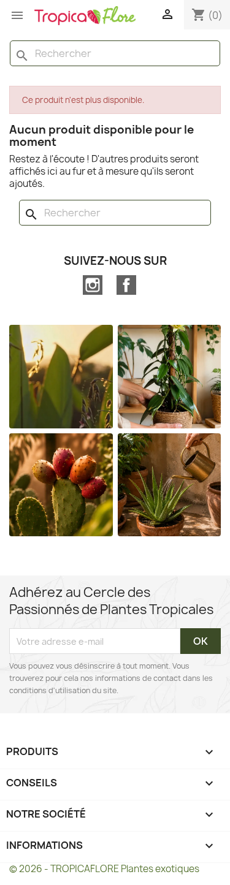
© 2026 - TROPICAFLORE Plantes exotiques (104, 868)
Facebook (126, 285)
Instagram (92, 285)
